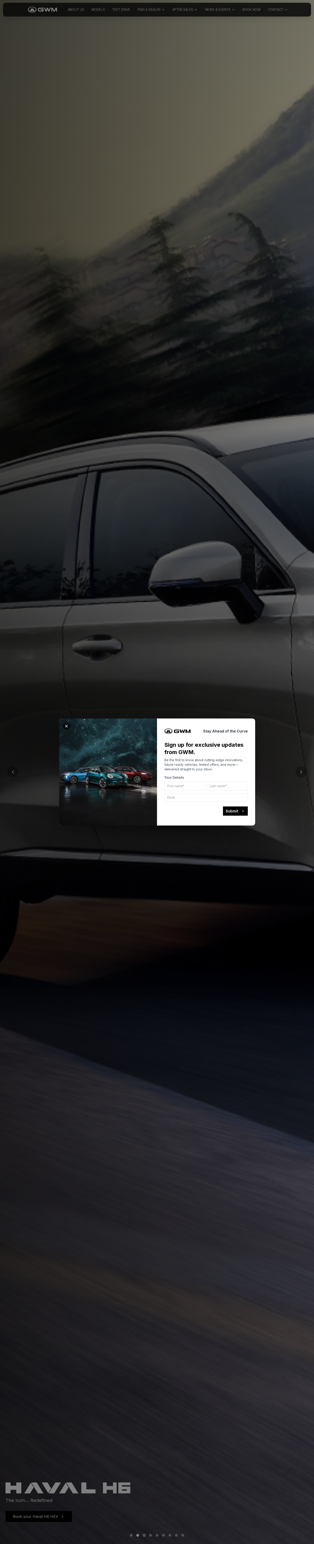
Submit (232, 811)
